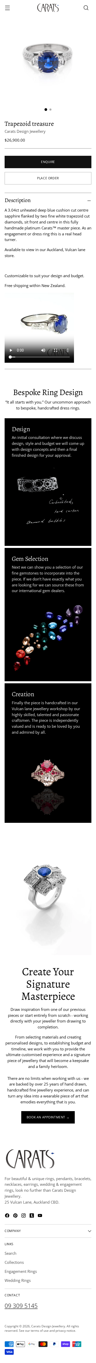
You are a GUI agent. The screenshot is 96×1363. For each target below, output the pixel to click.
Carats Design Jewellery (25, 131)
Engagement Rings (21, 1271)
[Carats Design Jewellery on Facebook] (8, 1216)
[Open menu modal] (7, 8)
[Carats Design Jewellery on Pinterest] (16, 1216)
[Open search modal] (86, 8)
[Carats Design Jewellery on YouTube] (40, 1216)
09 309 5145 (21, 1306)
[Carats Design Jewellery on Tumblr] (32, 1216)
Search (10, 1253)
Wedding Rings (18, 1280)
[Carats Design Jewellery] (48, 8)
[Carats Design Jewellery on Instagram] (24, 1216)
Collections (14, 1262)
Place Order (48, 178)
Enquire (48, 162)
